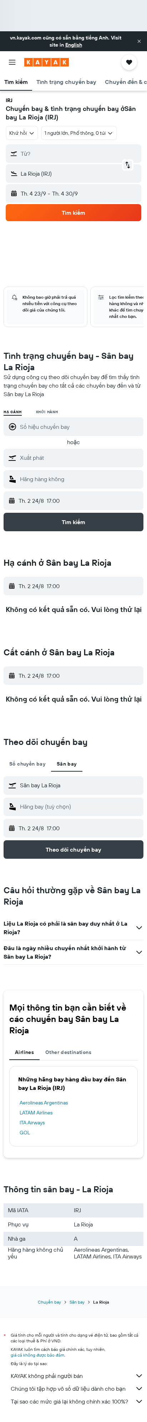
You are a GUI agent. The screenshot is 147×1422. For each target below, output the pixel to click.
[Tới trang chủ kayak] (46, 62)
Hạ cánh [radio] (13, 412)
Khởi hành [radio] (47, 412)
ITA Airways (32, 1122)
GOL (25, 1132)
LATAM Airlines (36, 1112)
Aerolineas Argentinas (44, 1102)
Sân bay (77, 1302)
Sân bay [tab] (67, 764)
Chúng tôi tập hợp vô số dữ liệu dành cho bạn (68, 1388)
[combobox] (80, 458)
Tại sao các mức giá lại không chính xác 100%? (69, 1401)
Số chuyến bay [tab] (27, 764)
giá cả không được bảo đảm (37, 1355)
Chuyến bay (49, 1302)
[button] (139, 41)
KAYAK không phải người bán (47, 1375)
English (73, 45)
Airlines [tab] (24, 1052)
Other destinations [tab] (68, 1052)
